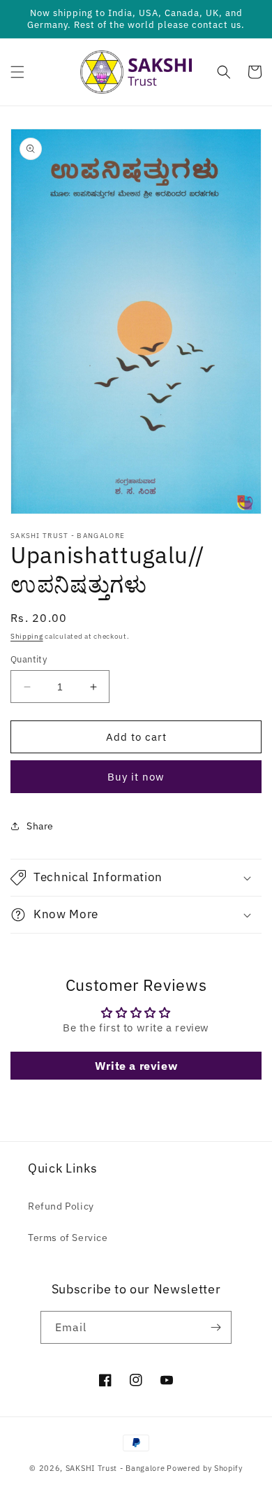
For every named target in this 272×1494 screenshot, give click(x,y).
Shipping (26, 636)
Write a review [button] (136, 1066)
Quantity (28, 659)
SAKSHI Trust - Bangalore (115, 1468)
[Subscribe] (215, 1327)
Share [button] (40, 826)
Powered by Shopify (205, 1468)
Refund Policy (61, 1206)
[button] (17, 72)
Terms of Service (68, 1237)
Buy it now (136, 776)
